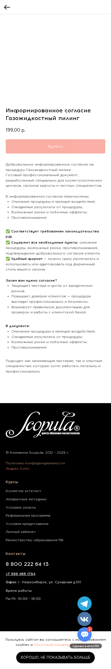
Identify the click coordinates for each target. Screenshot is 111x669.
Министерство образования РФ (34, 540)
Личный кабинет (21, 531)
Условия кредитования (27, 523)
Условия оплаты (21, 507)
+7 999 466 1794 (20, 574)
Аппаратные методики (26, 499)
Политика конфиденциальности (35, 463)
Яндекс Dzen (17, 468)
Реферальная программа (28, 515)
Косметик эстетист (23, 491)
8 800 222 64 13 (27, 564)
